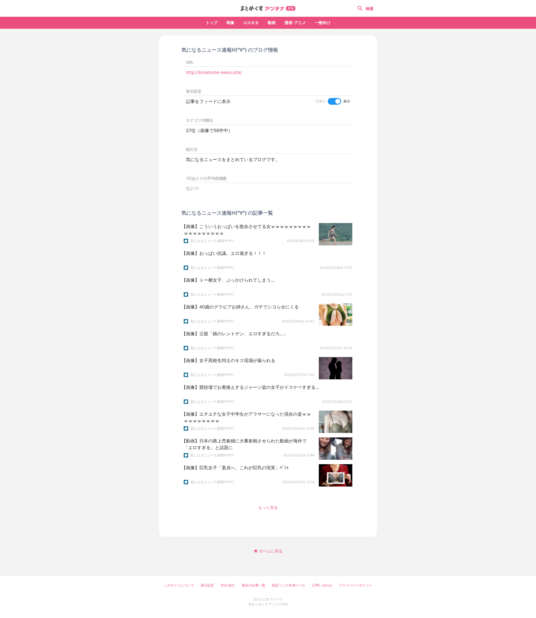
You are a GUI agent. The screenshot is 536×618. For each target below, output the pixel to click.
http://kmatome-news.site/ (214, 72)
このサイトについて (179, 585)
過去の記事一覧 (253, 585)
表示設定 (207, 585)
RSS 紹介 (228, 585)
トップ (211, 22)
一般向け (323, 22)
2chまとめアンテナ (268, 599)
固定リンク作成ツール (288, 585)
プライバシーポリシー (355, 585)
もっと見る (268, 507)
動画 (272, 22)
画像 (230, 22)
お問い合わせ (322, 585)
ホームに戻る (271, 550)
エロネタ (251, 22)
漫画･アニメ (295, 22)
